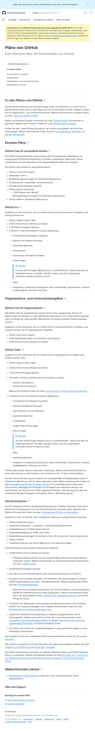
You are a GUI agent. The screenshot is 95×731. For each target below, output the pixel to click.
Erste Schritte (24, 20)
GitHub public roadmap (65, 123)
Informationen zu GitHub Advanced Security (66, 391)
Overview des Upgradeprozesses (63, 36)
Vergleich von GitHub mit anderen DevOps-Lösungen (30, 647)
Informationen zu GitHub (43, 20)
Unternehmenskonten (28, 584)
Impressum (27, 719)
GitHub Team (13, 349)
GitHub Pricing (60, 120)
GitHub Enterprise (16, 501)
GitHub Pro (11, 207)
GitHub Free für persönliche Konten (26, 151)
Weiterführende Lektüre (22, 669)
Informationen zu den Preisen (22, 675)
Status (58, 719)
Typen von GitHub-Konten (25, 115)
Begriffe (39, 719)
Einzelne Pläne (15, 142)
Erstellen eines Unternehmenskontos (60, 595)
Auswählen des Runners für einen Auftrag (29, 484)
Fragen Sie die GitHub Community (21, 700)
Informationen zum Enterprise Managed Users (30, 609)
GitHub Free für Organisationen (24, 307)
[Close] (88, 4)
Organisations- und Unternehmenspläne (34, 298)
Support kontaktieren (16, 704)
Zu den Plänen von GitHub (24, 100)
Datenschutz (49, 719)
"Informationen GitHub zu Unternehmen (60, 512)
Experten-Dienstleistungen (15, 722)
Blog (30, 722)
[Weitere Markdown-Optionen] (30, 64)
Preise (65, 719)
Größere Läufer (29, 564)
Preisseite (9, 639)
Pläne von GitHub (63, 20)
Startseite (12, 20)
